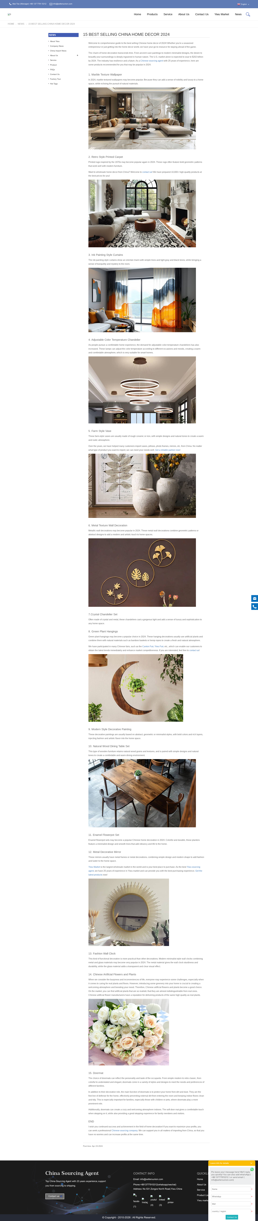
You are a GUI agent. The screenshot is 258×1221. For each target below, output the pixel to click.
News (238, 14)
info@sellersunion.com (151, 1179)
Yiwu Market (221, 14)
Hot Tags (54, 84)
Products (152, 14)
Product (53, 65)
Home (137, 14)
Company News (57, 46)
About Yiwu (55, 41)
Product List (203, 1195)
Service (168, 14)
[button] (231, 1163)
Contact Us (202, 14)
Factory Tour (55, 79)
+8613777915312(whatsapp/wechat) (158, 1185)
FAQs (52, 69)
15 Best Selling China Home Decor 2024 (51, 24)
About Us (183, 14)
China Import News (58, 51)
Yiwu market (203, 1201)
